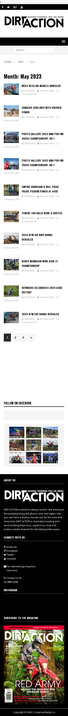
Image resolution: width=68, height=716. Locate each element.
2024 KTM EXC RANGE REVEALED (40, 314)
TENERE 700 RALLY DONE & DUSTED (42, 213)
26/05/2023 (29, 196)
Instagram (12, 550)
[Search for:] (34, 50)
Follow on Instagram (36, 608)
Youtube (11, 558)
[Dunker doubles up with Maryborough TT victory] (33, 457)
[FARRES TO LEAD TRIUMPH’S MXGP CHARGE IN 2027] (50, 432)
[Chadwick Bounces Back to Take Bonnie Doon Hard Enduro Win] (33, 432)
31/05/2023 (29, 90)
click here (12, 570)
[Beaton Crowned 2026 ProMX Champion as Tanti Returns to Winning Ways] (50, 457)
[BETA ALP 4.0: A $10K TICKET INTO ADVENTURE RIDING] (50, 445)
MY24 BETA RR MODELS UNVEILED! (41, 86)
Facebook (11, 547)
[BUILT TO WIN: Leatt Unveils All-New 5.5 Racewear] (16, 432)
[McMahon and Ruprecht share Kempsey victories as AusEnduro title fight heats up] (33, 445)
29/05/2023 (29, 143)
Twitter (10, 554)
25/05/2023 (29, 270)
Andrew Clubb (47, 90)
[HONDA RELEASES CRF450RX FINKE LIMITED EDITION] (16, 457)
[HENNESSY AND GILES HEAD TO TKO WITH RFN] (16, 445)
